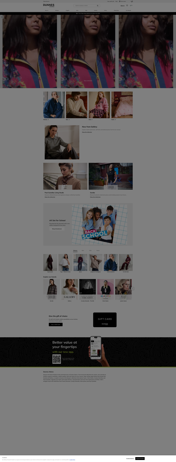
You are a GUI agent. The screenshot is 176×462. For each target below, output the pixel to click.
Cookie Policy (72, 459)
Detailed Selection (130, 458)
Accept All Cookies (140, 458)
